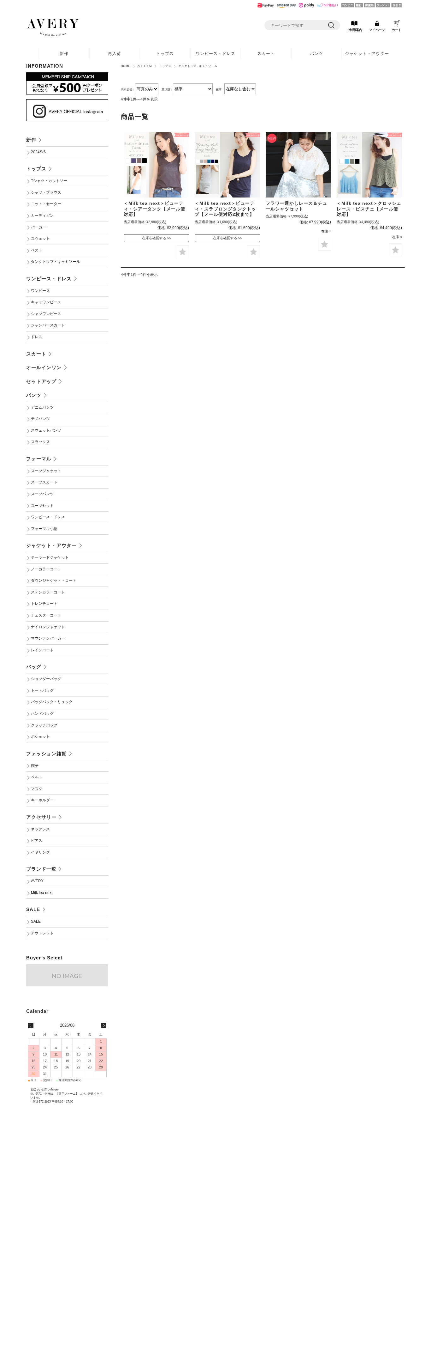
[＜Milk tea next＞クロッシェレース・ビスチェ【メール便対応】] (369, 165)
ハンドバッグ (42, 713)
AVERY (37, 881)
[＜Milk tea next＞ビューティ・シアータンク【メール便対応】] (156, 165)
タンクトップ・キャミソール (55, 261)
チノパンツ (40, 419)
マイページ (377, 30)
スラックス (40, 442)
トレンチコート (44, 603)
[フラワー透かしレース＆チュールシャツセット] (298, 165)
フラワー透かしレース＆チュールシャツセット (296, 206)
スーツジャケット (46, 471)
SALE (33, 909)
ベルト (36, 777)
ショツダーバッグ (46, 679)
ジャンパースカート (48, 325)
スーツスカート (44, 482)
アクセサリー (41, 817)
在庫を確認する (154, 238)
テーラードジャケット (50, 557)
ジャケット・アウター (367, 53)
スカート (266, 53)
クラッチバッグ (44, 725)
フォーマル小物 (44, 528)
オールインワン (44, 367)
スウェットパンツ (46, 430)
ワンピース (40, 291)
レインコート (42, 650)
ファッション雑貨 (46, 753)
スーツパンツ (42, 494)
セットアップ (41, 381)
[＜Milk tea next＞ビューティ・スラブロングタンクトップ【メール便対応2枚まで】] (227, 165)
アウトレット (42, 933)
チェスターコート (46, 615)
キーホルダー (42, 800)
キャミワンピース (46, 302)
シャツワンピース (46, 314)
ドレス (36, 337)
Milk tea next (41, 893)
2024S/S (38, 152)
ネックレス (40, 829)
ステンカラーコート (48, 592)
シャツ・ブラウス (46, 192)
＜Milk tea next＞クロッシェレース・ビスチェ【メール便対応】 (369, 209)
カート (396, 30)
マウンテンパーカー (48, 638)
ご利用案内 (354, 30)
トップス (165, 53)
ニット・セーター (46, 204)
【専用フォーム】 (67, 1093)
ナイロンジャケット (48, 627)
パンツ (316, 53)
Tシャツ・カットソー (49, 181)
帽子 (34, 765)
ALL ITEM (145, 66)
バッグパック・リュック (52, 702)
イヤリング (40, 852)
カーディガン (42, 215)
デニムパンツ (42, 407)
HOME (125, 66)
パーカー (38, 227)
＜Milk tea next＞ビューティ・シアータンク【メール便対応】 (154, 209)
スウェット (40, 238)
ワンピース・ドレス (215, 53)
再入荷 (114, 53)
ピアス (36, 840)
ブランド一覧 (41, 869)
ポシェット (40, 736)
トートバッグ (42, 690)
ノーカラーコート (46, 569)
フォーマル (38, 458)
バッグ (33, 666)
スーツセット (42, 505)
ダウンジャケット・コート (53, 580)
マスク (36, 789)
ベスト (36, 250)
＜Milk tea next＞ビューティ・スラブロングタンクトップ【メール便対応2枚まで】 (225, 209)
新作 (64, 53)
